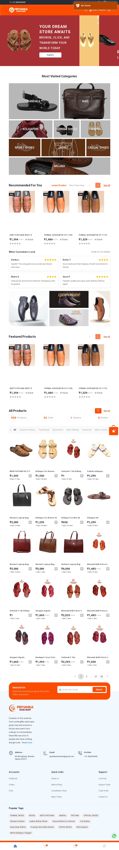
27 (96, 676)
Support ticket (104, 785)
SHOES (32, 816)
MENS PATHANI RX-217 (20, 471)
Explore (50, 55)
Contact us (103, 797)
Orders (12, 785)
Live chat (102, 778)
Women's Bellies (17, 821)
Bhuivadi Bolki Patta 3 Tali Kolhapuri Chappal (71, 611)
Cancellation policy (59, 791)
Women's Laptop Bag (19, 518)
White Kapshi (82, 827)
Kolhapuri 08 (92, 518)
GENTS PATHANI (47, 816)
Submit (99, 689)
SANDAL (62, 816)
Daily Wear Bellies (18, 827)
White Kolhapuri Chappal (20, 833)
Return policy (56, 797)
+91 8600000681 (91, 756)
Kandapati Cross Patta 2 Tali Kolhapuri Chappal (46, 657)
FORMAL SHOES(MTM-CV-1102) (58, 235)
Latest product (27, 430)
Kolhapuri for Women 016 (45, 471)
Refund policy (56, 785)
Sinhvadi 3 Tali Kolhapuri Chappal (72, 471)
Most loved (101, 430)
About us (55, 778)
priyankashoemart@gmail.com (61, 756)
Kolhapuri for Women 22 (46, 518)
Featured (87, 430)
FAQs (11, 791)
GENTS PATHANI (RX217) (21, 235)
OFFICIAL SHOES (91, 816)
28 (101, 676)
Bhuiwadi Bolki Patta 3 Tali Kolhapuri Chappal (97, 657)
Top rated (44, 430)
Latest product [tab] (59, 185)
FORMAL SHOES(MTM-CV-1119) (93, 235)
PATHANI (75, 816)
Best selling (73, 430)
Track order (104, 791)
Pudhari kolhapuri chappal (95, 471)
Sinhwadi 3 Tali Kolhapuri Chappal (69, 657)
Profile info (13, 778)
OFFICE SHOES (65, 827)
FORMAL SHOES (17, 816)
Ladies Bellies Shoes (39, 821)
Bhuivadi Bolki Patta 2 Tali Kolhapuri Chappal (97, 564)
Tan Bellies (85, 821)
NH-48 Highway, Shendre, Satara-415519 (25, 757)
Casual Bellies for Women (64, 821)
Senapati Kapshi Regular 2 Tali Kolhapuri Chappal (20, 657)
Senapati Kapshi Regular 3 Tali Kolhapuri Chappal (46, 611)
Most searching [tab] (76, 185)
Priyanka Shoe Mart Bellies (42, 827)
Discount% (58, 430)
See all (106, 185)
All (15, 430)
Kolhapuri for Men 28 (70, 518)
